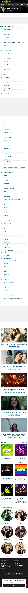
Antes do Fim (6, 37)
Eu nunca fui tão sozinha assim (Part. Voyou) (13, 186)
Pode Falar (6, 239)
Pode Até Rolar (7, 242)
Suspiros (5, 277)
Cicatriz (5, 45)
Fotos (10, 14)
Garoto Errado (6, 34)
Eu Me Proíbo (6, 85)
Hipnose (5, 207)
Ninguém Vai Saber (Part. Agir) (10, 226)
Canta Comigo (6, 61)
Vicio (5, 48)
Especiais (3, 562)
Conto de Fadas (7, 159)
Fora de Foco (6, 194)
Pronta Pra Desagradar (8, 250)
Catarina (5, 151)
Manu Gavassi (12, 9)
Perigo (5, 234)
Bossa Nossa (6, 135)
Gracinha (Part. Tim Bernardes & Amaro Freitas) (13, 199)
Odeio (5, 32)
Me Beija (5, 210)
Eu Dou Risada (7, 69)
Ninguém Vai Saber (7, 223)
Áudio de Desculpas (8, 40)
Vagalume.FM (24, 442)
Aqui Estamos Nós (7, 58)
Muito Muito (6, 218)
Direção (5, 169)
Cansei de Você (7, 145)
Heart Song (6, 202)
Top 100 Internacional (5, 566)
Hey (4, 204)
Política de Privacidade (18, 565)
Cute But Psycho (7, 161)
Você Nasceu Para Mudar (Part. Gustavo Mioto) (13, 298)
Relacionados (16, 14)
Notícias (23, 4)
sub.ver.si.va (6, 274)
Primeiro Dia (6, 244)
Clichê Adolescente (8, 90)
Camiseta (5, 140)
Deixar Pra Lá (6, 164)
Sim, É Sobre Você (7, 80)
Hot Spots (3, 563)
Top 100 (8, 4)
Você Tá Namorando (8, 301)
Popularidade (23, 14)
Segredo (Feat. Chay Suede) (9, 64)
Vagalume (6, 1)
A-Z (18, 4)
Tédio (5, 287)
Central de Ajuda (17, 562)
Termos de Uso (17, 563)
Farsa (5, 191)
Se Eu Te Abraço (7, 88)
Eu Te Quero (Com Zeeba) (9, 188)
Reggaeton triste (7, 255)
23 (4, 121)
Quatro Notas (6, 53)
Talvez (5, 279)
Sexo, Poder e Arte (7, 266)
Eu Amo (5, 175)
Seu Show (6, 263)
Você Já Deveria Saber (8, 295)
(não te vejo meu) (7, 66)
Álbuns (6, 14)
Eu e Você (6, 82)
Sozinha (5, 56)
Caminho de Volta (7, 72)
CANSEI (5, 143)
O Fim (5, 74)
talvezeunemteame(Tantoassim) (10, 282)
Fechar (14, 585)
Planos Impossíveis (7, 29)
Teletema (5, 290)
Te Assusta (6, 285)
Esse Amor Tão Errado (8, 50)
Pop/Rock (11, 10)
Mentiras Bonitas (7, 215)
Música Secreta (7, 93)
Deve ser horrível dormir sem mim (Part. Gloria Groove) (14, 42)
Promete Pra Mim (7, 77)
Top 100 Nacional (4, 565)
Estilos (13, 4)
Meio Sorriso (6, 212)
